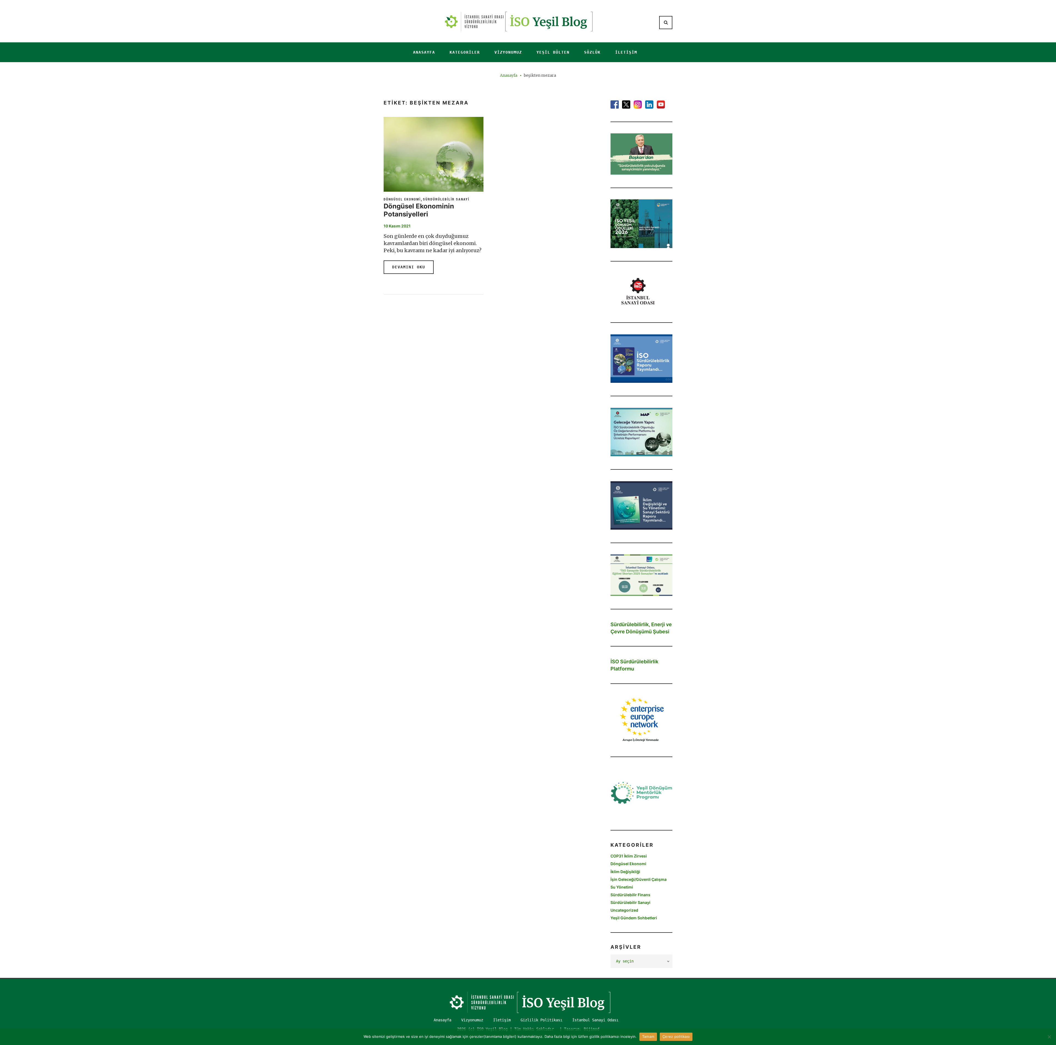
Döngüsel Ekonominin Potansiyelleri (419, 210)
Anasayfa (424, 52)
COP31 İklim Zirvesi (628, 856)
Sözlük (592, 52)
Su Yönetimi (621, 887)
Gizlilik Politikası (541, 1020)
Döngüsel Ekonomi (402, 199)
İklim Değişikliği (625, 871)
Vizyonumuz (508, 52)
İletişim (626, 52)
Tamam (648, 1036)
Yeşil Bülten (553, 52)
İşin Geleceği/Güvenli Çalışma (638, 879)
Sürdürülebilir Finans (630, 894)
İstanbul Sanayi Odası (595, 1020)
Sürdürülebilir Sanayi (446, 199)
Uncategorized (624, 910)
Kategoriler (465, 52)
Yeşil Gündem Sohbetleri (633, 917)
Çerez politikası (676, 1036)
